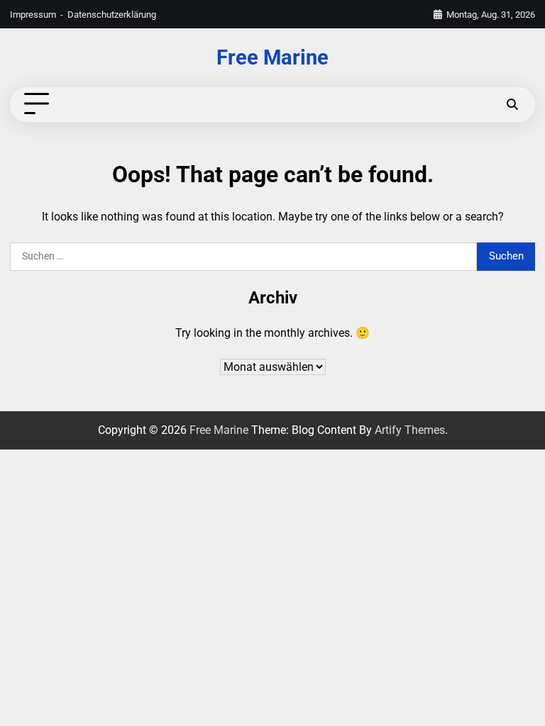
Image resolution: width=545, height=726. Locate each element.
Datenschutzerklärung (111, 14)
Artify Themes (410, 430)
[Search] (511, 104)
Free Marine (272, 57)
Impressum (33, 14)
